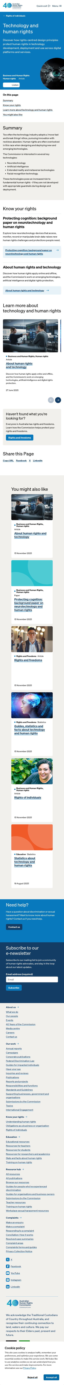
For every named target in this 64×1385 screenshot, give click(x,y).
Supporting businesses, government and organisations (27, 1095)
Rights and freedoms (19, 437)
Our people (12, 1016)
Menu (55, 6)
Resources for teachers (18, 1146)
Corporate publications (18, 1056)
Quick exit (42, 6)
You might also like (12, 114)
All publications (14, 1178)
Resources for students (18, 1150)
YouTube (15, 1273)
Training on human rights (19, 1162)
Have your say (13, 1069)
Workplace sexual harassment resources (27, 1210)
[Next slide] (58, 400)
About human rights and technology (19, 365)
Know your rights (12, 105)
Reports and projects (17, 1081)
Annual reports (14, 1048)
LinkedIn (37, 460)
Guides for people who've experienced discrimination (26, 1188)
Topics (9, 1105)
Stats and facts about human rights (24, 1158)
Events (9, 1020)
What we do (12, 1012)
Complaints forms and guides (21, 1247)
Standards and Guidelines (19, 1089)
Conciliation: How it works (19, 1235)
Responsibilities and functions (22, 1085)
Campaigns (12, 1052)
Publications (12, 1077)
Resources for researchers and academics (28, 1154)
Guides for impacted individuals (22, 1065)
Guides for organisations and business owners (30, 1194)
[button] (11, 85)
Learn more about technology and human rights (28, 110)
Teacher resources (16, 1202)
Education (11, 1137)
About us (11, 1007)
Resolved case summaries (19, 1239)
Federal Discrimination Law (20, 1061)
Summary (8, 100)
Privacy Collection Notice (19, 1251)
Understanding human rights (21, 1121)
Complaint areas (14, 1243)
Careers (10, 1032)
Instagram (16, 1280)
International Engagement (19, 1110)
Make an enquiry (15, 1222)
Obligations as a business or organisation (27, 1125)
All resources (13, 1174)
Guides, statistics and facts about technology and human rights (29, 729)
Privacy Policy (29, 1368)
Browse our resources (17, 1182)
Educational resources (17, 1141)
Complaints (12, 1217)
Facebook (21, 460)
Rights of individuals (15, 15)
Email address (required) (19, 974)
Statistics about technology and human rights (24, 862)
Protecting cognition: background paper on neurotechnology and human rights (28, 605)
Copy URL (8, 460)
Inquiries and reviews (17, 1073)
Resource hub (13, 1169)
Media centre (13, 1028)
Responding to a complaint (20, 1230)
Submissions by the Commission (23, 1101)
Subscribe (13, 988)
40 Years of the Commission (20, 1024)
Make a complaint (15, 1226)
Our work (11, 1043)
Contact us (14, 927)
